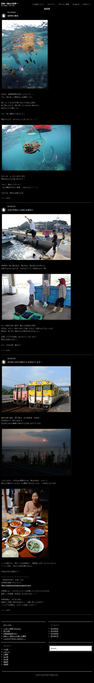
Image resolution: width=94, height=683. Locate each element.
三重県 (5, 654)
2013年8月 (54, 634)
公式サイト (86, 4)
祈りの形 (6, 631)
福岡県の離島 (12, 15)
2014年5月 (54, 629)
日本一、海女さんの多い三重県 (14, 636)
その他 (5, 649)
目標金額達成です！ (10, 634)
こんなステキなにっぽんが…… (14, 639)
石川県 (5, 659)
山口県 (5, 657)
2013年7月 (54, 636)
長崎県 (5, 664)
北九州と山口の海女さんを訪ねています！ (24, 362)
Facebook (76, 4)
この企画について (38, 4)
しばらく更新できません (12, 629)
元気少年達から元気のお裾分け (20, 210)
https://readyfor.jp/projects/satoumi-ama (16, 585)
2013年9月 (54, 631)
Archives (3, 15)
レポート (6, 652)
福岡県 (8, 198)
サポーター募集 (63, 4)
